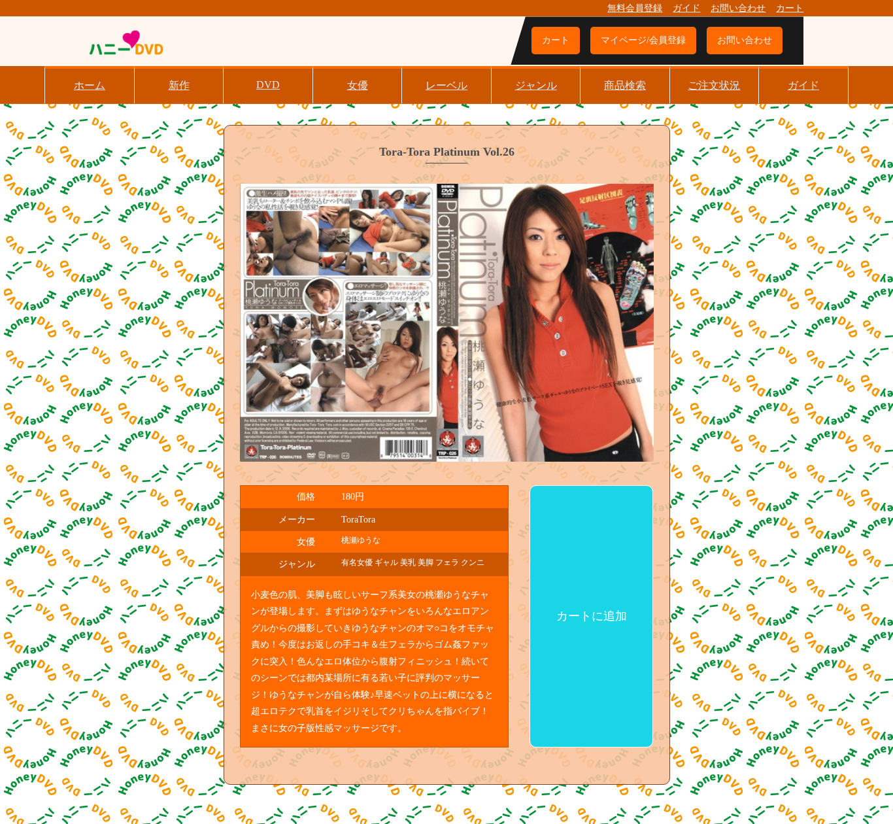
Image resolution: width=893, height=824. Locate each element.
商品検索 (625, 85)
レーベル (446, 85)
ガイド (686, 8)
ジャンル (536, 85)
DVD (268, 84)
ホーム (89, 85)
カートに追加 (591, 616)
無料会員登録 (634, 8)
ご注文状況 (714, 85)
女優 (357, 85)
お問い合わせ (738, 8)
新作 (179, 85)
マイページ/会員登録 (643, 40)
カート (789, 8)
